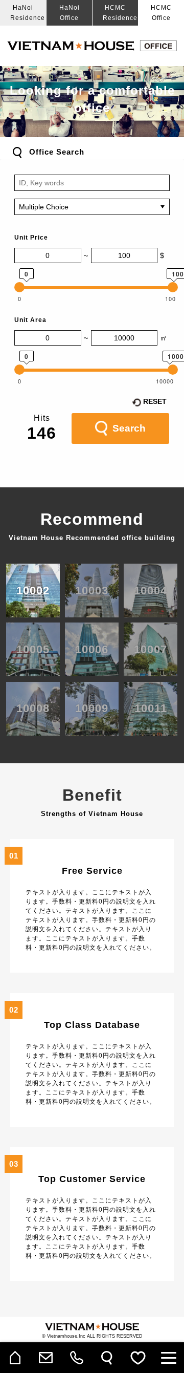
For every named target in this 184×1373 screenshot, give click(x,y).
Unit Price (31, 237)
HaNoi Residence (27, 13)
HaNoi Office (69, 13)
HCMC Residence (120, 13)
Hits (42, 418)
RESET (155, 401)
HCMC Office (161, 13)
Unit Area (30, 320)
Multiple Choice (43, 207)
